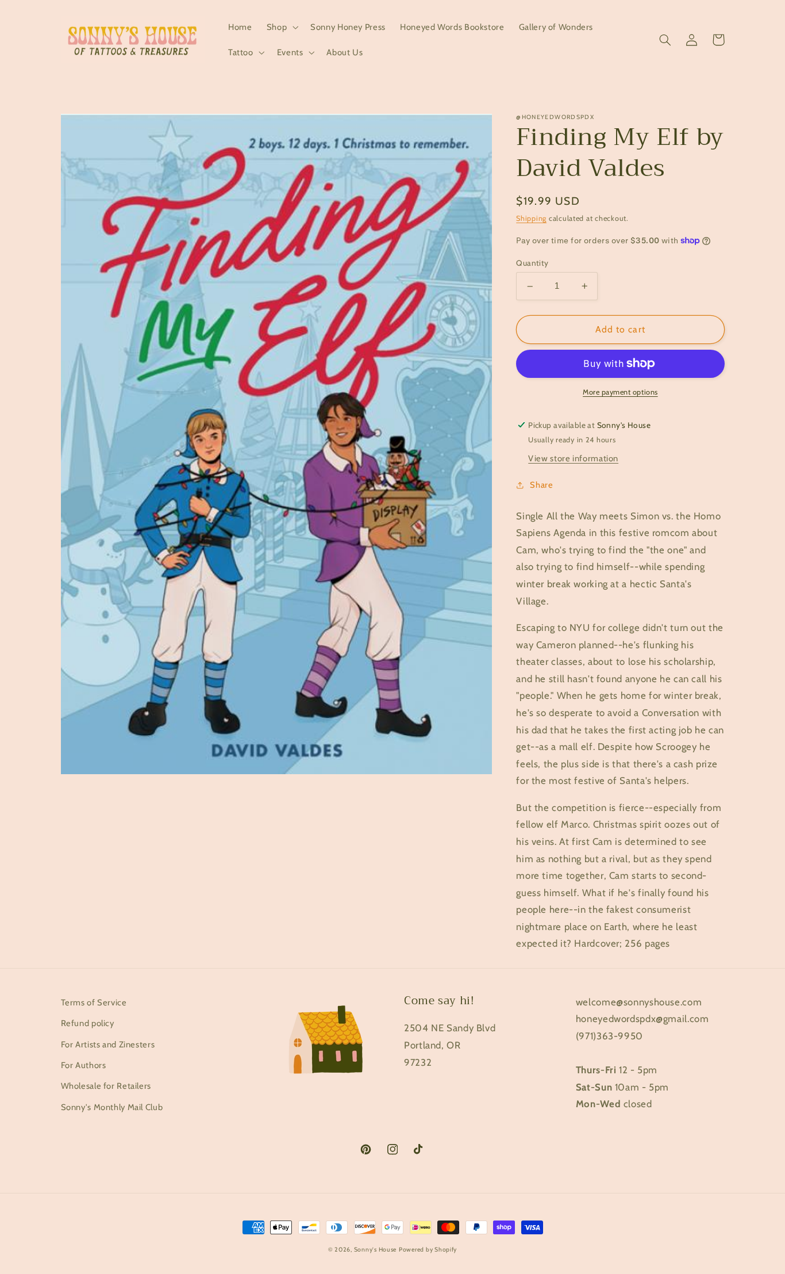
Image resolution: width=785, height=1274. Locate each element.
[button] (281, 27)
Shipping (531, 218)
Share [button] (541, 485)
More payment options (620, 392)
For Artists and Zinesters (108, 1044)
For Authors (83, 1065)
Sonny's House (375, 1249)
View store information (573, 458)
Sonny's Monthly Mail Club (112, 1107)
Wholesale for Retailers (106, 1086)
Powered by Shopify (428, 1249)
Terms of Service (94, 1002)
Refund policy (87, 1023)
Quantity (532, 262)
